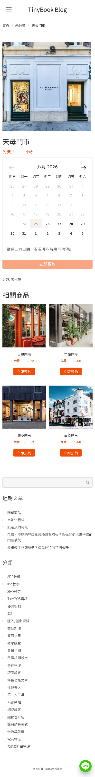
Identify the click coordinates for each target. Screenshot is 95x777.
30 (12, 233)
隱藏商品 (14, 512)
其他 (10, 613)
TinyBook (48, 768)
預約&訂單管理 (18, 746)
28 (71, 223)
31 (24, 233)
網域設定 (14, 709)
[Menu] (8, 8)
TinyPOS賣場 (17, 598)
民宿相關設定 (17, 657)
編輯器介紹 (15, 717)
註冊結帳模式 (17, 724)
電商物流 (14, 739)
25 (36, 223)
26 (47, 223)
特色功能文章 (17, 680)
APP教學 (13, 576)
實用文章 (14, 635)
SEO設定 (14, 591)
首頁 (5, 25)
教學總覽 (14, 643)
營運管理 (14, 665)
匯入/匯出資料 (18, 620)
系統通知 (14, 702)
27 (59, 223)
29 (83, 223)
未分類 (20, 25)
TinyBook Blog (47, 9)
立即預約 (47, 264)
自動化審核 (15, 519)
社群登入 (14, 687)
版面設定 (14, 672)
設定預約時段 (17, 527)
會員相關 (14, 650)
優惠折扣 (14, 606)
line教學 (13, 583)
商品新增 (14, 628)
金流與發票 (15, 731)
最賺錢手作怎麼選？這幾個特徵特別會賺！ (39, 547)
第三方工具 (15, 694)
